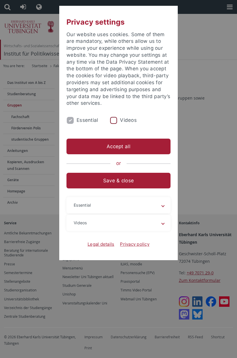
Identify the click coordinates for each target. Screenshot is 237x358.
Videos (128, 120)
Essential (87, 120)
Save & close (118, 180)
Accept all (118, 146)
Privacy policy (134, 244)
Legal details (101, 244)
